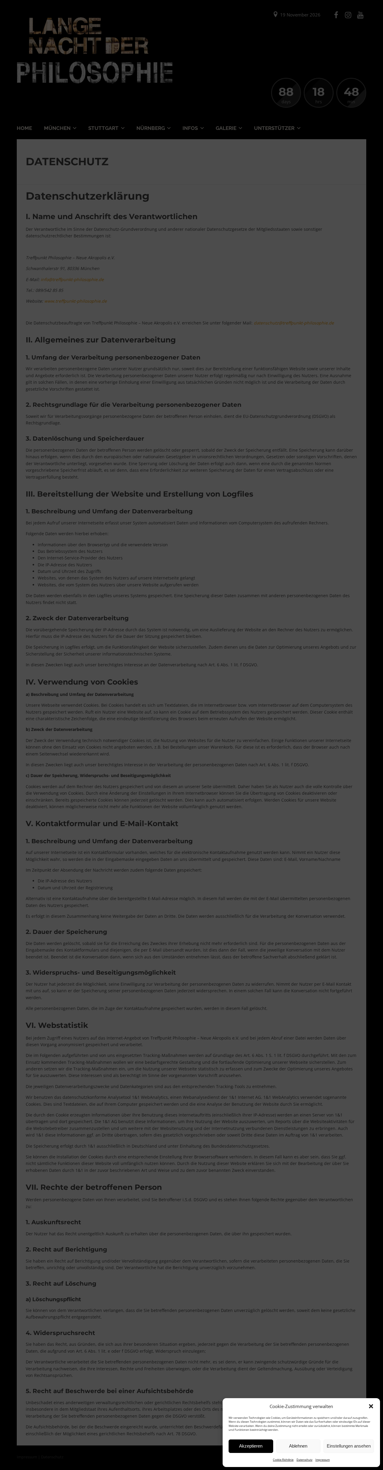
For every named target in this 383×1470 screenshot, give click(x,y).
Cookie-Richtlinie (283, 1460)
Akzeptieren (250, 1445)
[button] (371, 1406)
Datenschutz (304, 1460)
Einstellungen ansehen (349, 1445)
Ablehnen (298, 1445)
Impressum (322, 1460)
